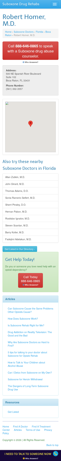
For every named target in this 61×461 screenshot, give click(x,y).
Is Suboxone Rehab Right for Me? (26, 325)
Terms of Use (33, 430)
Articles (18, 430)
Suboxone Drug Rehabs (21, 4)
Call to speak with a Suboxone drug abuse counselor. (30, 50)
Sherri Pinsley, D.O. (15, 204)
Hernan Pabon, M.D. (16, 211)
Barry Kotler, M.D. (14, 232)
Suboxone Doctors (24, 31)
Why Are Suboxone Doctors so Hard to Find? (28, 343)
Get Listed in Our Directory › (20, 249)
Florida (39, 31)
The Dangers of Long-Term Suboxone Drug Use (28, 387)
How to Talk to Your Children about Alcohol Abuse (26, 364)
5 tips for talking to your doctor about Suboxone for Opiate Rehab (27, 354)
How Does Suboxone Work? (23, 318)
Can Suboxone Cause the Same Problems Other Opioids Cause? (30, 310)
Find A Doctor (20, 426)
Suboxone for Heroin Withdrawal (25, 379)
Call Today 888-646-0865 (30, 280)
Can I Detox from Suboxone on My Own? (30, 372)
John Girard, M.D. (14, 184)
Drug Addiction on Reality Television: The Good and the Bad (30, 333)
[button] (30, 123)
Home (8, 31)
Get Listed (13, 411)
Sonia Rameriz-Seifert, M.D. (20, 197)
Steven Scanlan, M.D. (16, 225)
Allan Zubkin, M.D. (15, 177)
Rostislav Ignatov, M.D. (17, 218)
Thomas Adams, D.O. (16, 190)
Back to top (52, 445)
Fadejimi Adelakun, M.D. (18, 239)
